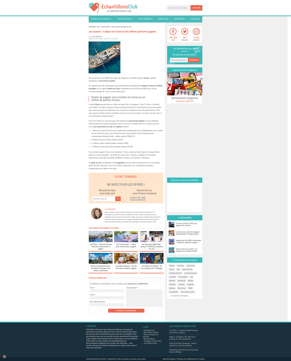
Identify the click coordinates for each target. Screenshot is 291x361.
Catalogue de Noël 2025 (152, 341)
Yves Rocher (173, 292)
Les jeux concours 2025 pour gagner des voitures (186, 224)
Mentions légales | (170, 359)
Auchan (172, 266)
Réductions (179, 19)
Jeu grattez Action (150, 343)
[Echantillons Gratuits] (113, 12)
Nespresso (181, 281)
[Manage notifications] (4, 356)
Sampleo (190, 284)
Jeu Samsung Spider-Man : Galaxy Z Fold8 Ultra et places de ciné (151, 246)
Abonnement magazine (184, 99)
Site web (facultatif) (97, 302)
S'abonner (193, 60)
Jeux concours (145, 19)
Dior (178, 269)
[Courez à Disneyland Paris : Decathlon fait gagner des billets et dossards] (101, 263)
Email (92, 295)
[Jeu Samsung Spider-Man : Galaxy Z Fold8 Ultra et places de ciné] (152, 241)
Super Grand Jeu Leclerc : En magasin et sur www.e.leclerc (186, 250)
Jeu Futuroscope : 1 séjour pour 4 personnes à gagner (126, 245)
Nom (92, 288)
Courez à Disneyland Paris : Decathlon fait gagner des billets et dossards (100, 268)
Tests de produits (124, 19)
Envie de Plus (187, 269)
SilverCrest (182, 288)
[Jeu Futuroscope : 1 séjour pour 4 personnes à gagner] (126, 241)
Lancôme (172, 277)
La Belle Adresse (190, 273)
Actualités (195, 19)
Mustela (172, 281)
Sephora (172, 288)
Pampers (172, 284)
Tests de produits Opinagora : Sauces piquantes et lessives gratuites (183, 344)
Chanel (171, 269)
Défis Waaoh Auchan (151, 332)
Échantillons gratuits (100, 19)
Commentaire (132, 288)
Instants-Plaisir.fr (175, 273)
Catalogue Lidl (149, 330)
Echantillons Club (94, 27)
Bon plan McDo (149, 339)
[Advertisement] (143, 57)
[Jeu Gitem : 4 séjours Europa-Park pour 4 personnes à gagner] (101, 241)
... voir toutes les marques (178, 296)
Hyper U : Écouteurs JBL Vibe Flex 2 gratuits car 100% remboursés (182, 338)
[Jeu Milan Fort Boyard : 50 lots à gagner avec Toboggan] (152, 263)
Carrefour (180, 266)
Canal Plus (191, 266)
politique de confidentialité (138, 284)
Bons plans (163, 19)
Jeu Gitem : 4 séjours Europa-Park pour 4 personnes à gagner (101, 246)
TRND (190, 288)
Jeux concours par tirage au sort (121, 27)
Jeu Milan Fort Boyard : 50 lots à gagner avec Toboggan (152, 267)
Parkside (181, 284)
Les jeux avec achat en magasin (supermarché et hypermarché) (187, 233)
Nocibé (190, 281)
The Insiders (182, 277)
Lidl (191, 277)
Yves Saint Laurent (187, 292)
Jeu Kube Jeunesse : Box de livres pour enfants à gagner (126, 267)
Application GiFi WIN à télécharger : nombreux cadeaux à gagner (188, 241)
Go (118, 199)
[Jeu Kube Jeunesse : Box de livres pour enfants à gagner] (126, 263)
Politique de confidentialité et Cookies (191, 359)
